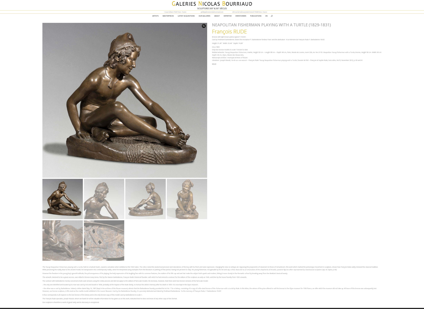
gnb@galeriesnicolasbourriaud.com (212, 12)
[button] (204, 26)
